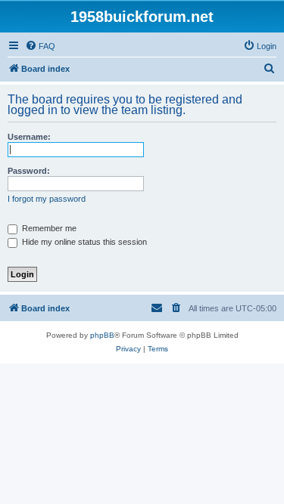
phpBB (102, 335)
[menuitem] (40, 46)
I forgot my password (47, 198)
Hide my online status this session (83, 241)
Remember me (48, 228)
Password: (29, 170)
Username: (29, 136)
